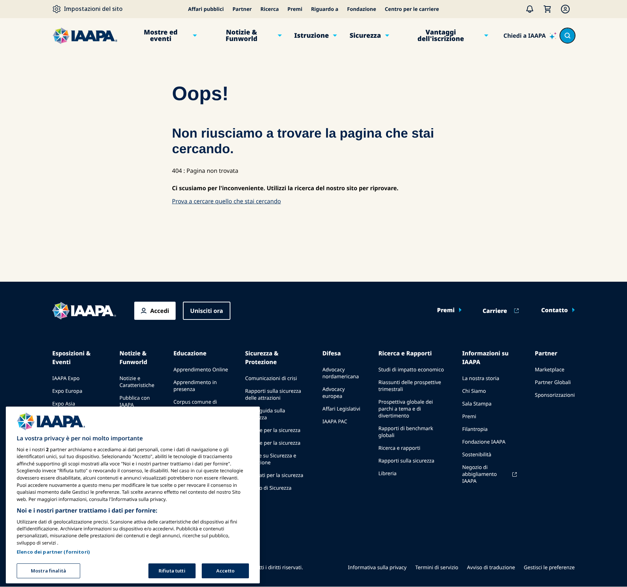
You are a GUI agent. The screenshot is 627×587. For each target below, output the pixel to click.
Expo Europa (67, 391)
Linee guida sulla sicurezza (265, 414)
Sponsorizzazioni (555, 395)
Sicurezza (365, 35)
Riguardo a (324, 9)
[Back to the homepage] (84, 310)
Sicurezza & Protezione (262, 357)
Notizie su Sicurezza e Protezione (270, 459)
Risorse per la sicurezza (273, 430)
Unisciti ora (206, 311)
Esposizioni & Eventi (71, 357)
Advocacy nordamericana (340, 373)
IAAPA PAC (334, 421)
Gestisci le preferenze (549, 567)
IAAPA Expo (65, 378)
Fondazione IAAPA (483, 442)
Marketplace (549, 369)
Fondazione (361, 9)
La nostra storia (480, 378)
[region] (133, 495)
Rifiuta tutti (172, 570)
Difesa (331, 353)
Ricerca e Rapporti (405, 353)
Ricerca (270, 9)
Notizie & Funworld (242, 35)
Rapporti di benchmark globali (405, 432)
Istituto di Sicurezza (268, 488)
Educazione (189, 353)
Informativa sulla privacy (377, 567)
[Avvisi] (529, 9)
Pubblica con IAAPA (134, 401)
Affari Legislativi (341, 408)
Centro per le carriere (412, 9)
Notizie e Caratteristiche (136, 382)
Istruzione (311, 35)
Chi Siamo (474, 391)
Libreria (387, 473)
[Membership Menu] (565, 9)
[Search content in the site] (567, 35)
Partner (242, 9)
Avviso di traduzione (491, 567)
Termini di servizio (436, 567)
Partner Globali (553, 382)
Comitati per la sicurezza (274, 475)
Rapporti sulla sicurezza (406, 460)
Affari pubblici (206, 9)
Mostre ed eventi (160, 35)
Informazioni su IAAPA (485, 357)
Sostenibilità (476, 454)
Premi (294, 9)
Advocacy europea (333, 393)
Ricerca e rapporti (399, 448)
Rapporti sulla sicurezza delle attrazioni (273, 394)
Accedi (159, 311)
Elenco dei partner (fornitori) (53, 551)
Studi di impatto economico (411, 369)
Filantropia (475, 429)
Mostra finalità (48, 570)
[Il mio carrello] (547, 9)
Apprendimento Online (200, 369)
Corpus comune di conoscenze (195, 405)
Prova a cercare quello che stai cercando (226, 201)
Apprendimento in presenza (195, 386)
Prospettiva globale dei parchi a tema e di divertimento (405, 409)
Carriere (495, 310)
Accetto (225, 570)
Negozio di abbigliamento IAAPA (479, 474)
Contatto (554, 310)
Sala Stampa (477, 403)
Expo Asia (63, 403)
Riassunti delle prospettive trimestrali (409, 386)
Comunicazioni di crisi (271, 378)
